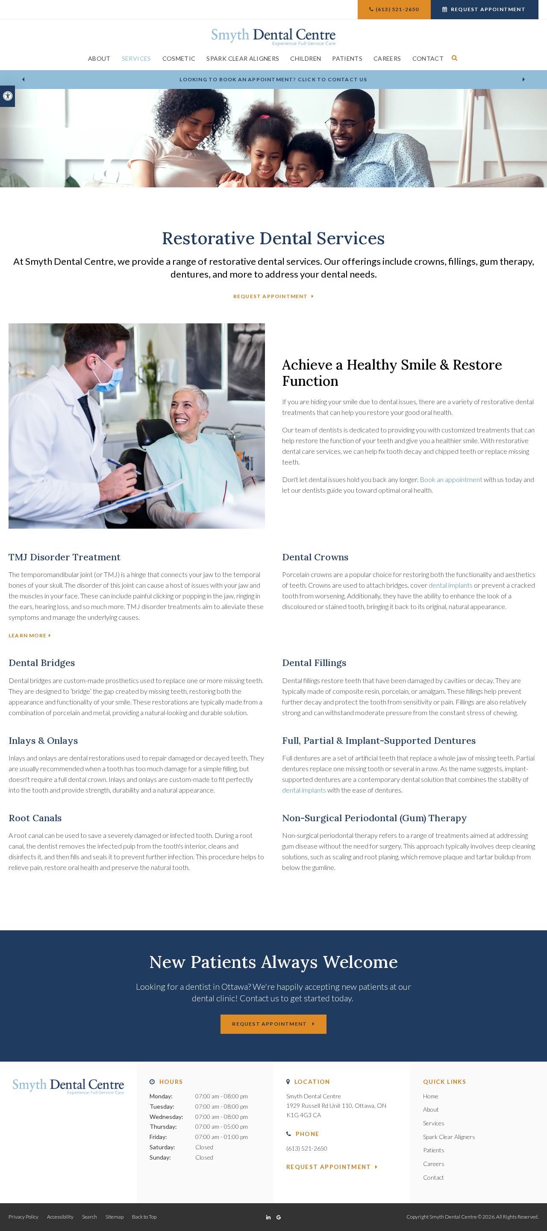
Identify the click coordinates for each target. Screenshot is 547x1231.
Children (305, 58)
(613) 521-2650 (397, 9)
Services (433, 1123)
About (431, 1109)
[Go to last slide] (23, 79)
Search (89, 1216)
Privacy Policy (23, 1216)
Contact (428, 58)
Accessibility (60, 1216)
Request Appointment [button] (488, 9)
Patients (347, 58)
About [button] (99, 58)
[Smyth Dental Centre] (273, 36)
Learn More (28, 636)
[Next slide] (524, 79)
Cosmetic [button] (179, 58)
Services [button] (136, 58)
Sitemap (115, 1216)
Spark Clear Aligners (242, 58)
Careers (387, 58)
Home (430, 1096)
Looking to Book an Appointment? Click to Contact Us (273, 80)
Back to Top (144, 1216)
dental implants (451, 585)
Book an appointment (451, 479)
